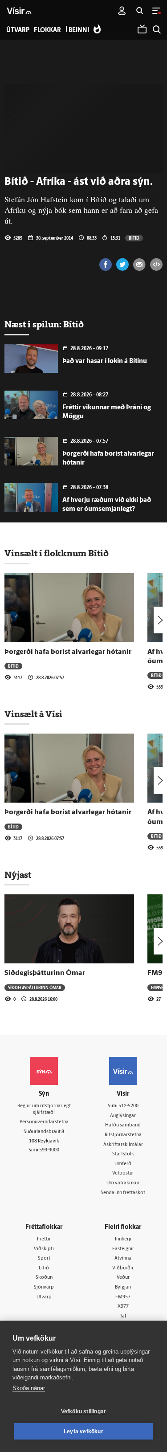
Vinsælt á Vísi (33, 714)
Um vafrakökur (122, 1183)
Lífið (44, 1268)
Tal (123, 1316)
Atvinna (122, 1258)
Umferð (122, 1164)
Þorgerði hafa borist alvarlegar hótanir (67, 652)
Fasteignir (123, 1249)
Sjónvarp (44, 1287)
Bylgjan (123, 1287)
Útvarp (44, 1297)
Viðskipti (44, 1249)
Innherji (123, 1239)
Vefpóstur (123, 1173)
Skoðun (44, 1277)
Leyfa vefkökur (83, 1431)
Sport (44, 1258)
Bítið (134, 237)
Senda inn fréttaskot (123, 1193)
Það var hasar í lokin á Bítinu (104, 361)
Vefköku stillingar (83, 1411)
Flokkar (47, 30)
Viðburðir (123, 1268)
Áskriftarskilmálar (123, 1144)
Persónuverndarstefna (44, 1122)
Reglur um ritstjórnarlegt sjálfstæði (44, 1109)
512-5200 (128, 1106)
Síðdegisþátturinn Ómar (44, 973)
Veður (123, 1277)
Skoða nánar (28, 1388)
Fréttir (44, 1239)
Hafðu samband (123, 1125)
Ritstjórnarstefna (123, 1135)
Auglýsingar (123, 1115)
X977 (123, 1306)
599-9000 (49, 1150)
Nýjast (17, 874)
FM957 (122, 1297)
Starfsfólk (123, 1154)
